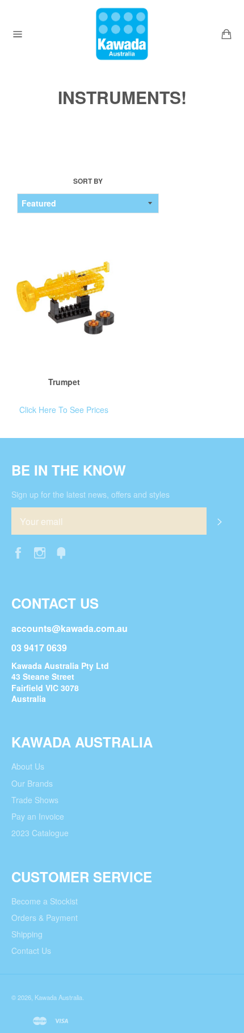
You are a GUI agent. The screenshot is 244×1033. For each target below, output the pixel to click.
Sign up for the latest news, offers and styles (90, 494)
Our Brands (32, 783)
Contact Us (31, 950)
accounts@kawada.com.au (69, 628)
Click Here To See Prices (63, 409)
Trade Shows (34, 799)
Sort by (88, 181)
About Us (27, 766)
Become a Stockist (44, 901)
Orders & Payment (44, 917)
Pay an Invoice (37, 816)
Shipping (27, 934)
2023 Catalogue (40, 832)
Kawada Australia (58, 997)
